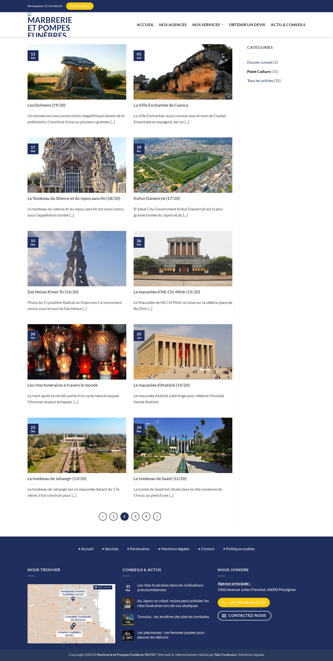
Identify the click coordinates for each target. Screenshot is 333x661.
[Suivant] (157, 516)
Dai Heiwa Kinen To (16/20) (53, 291)
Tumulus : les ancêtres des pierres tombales (173, 616)
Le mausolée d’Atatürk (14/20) (162, 385)
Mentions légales (251, 654)
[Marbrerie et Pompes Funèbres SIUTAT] (50, 24)
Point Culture (259, 71)
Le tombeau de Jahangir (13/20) (57, 478)
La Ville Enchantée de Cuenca (161, 105)
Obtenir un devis (247, 24)
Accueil (145, 24)
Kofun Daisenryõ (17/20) (157, 198)
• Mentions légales (173, 548)
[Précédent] (103, 516)
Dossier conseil (260, 62)
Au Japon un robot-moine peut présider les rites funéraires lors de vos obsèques (173, 603)
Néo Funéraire (225, 654)
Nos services (206, 24)
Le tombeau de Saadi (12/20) (160, 478)
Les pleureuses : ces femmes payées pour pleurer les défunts (171, 634)
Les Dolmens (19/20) (47, 105)
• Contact (206, 548)
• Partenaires (138, 548)
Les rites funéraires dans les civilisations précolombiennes (170, 587)
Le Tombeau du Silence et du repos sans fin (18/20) (74, 198)
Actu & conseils (288, 24)
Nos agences (173, 24)
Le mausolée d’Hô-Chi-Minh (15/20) (167, 291)
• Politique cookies (239, 548)
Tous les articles (260, 80)
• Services (110, 548)
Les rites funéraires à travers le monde (63, 385)
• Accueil (85, 548)
